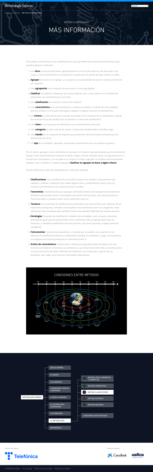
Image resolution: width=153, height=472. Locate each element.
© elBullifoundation (12, 469)
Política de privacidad (43, 469)
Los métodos (15, 13)
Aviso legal (27, 469)
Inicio (6, 13)
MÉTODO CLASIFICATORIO (32, 13)
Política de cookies (62, 469)
